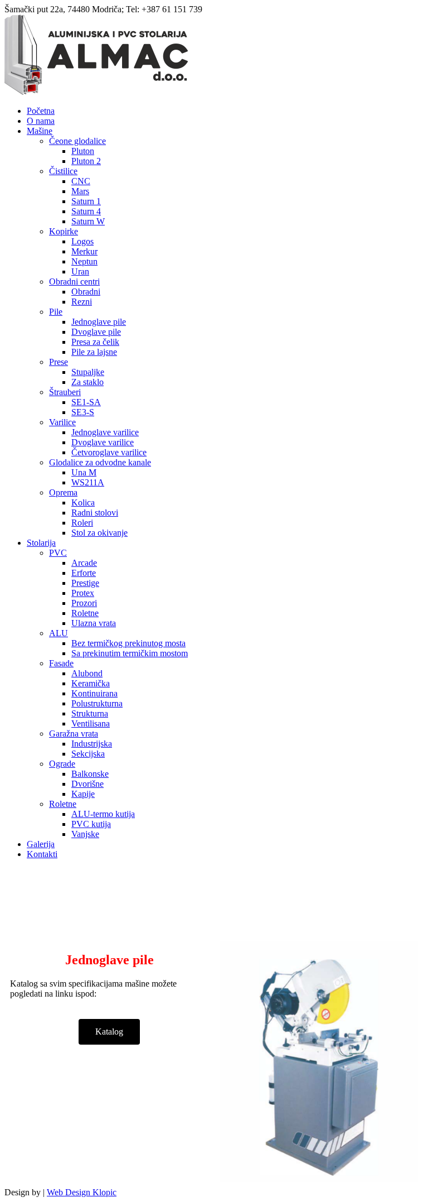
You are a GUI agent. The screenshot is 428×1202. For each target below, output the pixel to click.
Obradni (85, 291)
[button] (109, 1032)
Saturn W (88, 221)
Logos (82, 241)
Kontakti (42, 854)
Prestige (85, 583)
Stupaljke (87, 372)
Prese (58, 362)
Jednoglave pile (98, 321)
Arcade (84, 563)
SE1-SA (86, 402)
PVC (58, 552)
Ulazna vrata (93, 623)
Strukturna (89, 713)
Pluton (82, 151)
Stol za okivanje (99, 532)
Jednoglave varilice (105, 432)
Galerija (41, 844)
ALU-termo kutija (103, 814)
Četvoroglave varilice (109, 452)
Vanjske (85, 834)
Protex (82, 593)
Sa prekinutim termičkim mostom (129, 653)
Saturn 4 (86, 211)
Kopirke (63, 231)
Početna (41, 111)
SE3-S (82, 412)
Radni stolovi (94, 512)
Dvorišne (87, 783)
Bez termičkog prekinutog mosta (128, 643)
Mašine (39, 131)
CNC (80, 181)
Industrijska (91, 743)
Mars (80, 191)
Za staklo (87, 382)
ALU (58, 633)
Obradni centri (74, 281)
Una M (83, 472)
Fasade (61, 663)
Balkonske (90, 773)
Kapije (83, 794)
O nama (41, 121)
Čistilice (63, 171)
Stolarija (41, 542)
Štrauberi (65, 392)
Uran (80, 271)
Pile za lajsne (94, 352)
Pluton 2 (86, 161)
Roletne (85, 613)
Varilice (62, 422)
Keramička (90, 683)
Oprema (63, 492)
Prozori (84, 603)
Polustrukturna (97, 703)
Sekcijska (88, 753)
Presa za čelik (95, 342)
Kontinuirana (94, 693)
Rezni (81, 301)
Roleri (82, 522)
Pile (55, 311)
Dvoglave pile (96, 331)
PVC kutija (91, 824)
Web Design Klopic (81, 1192)
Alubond (87, 673)
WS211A (87, 482)
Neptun (84, 261)
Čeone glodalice (77, 141)
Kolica (83, 502)
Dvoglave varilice (102, 442)
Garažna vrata (73, 733)
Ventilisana (90, 723)
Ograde (62, 763)
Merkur (84, 251)
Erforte (83, 573)
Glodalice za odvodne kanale (100, 462)
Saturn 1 (86, 201)
